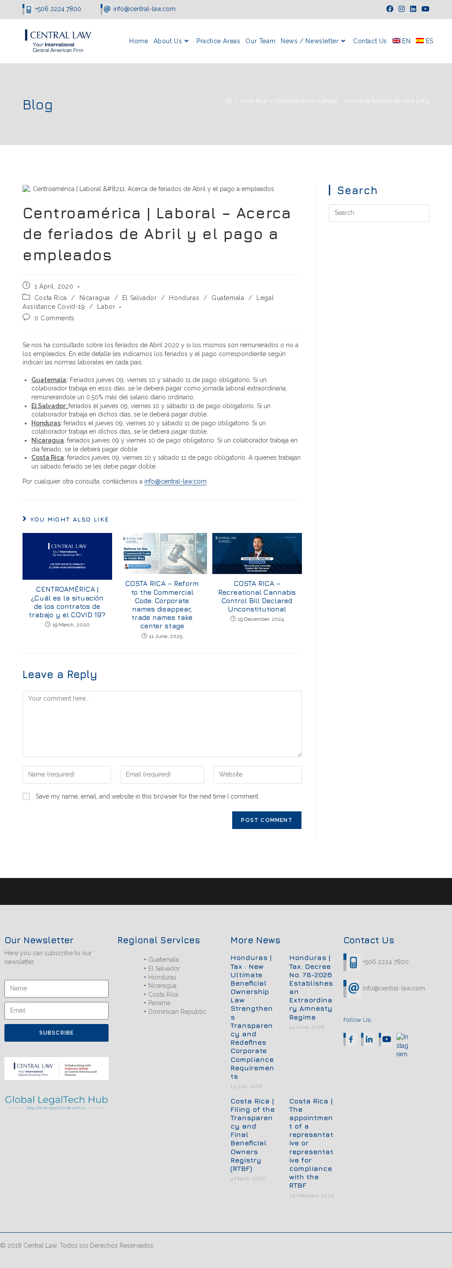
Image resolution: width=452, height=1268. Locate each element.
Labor (106, 306)
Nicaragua (94, 297)
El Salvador (139, 297)
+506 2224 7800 (58, 8)
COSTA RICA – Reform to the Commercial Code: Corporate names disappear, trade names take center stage (162, 604)
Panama (159, 1002)
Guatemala (227, 297)
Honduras (184, 297)
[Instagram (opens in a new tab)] (401, 9)
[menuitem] (401, 41)
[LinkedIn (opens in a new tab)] (413, 9)
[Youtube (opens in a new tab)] (424, 9)
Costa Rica (50, 297)
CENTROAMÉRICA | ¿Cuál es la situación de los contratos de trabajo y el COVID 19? (67, 602)
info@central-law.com (144, 8)
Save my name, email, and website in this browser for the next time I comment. (148, 796)
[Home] (229, 101)
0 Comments (54, 318)
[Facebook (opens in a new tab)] (390, 9)
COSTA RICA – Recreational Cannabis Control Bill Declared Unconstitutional (257, 596)
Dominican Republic (177, 1011)
